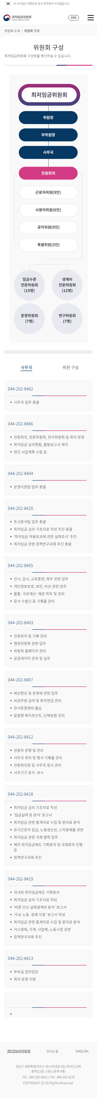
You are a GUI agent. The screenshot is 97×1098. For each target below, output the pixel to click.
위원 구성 (70, 367)
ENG (73, 18)
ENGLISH (82, 1051)
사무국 (26, 367)
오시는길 (52, 1051)
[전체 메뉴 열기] (91, 17)
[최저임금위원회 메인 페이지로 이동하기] (17, 17)
